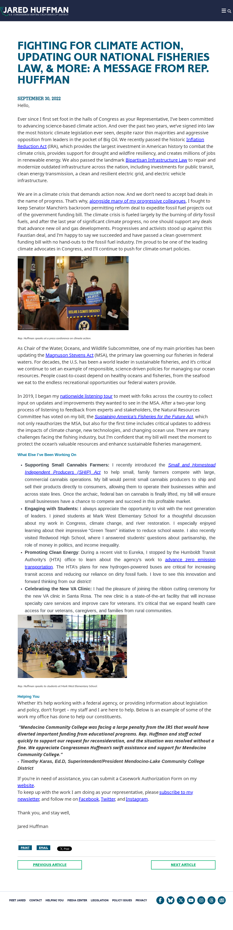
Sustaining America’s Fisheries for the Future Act (144, 416)
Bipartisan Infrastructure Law (156, 160)
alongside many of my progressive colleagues (137, 201)
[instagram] (201, 900)
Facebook (89, 799)
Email (43, 848)
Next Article (183, 865)
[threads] (211, 900)
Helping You (55, 900)
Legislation (100, 900)
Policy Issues (122, 900)
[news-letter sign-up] (222, 900)
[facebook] (160, 900)
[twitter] (181, 900)
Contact (35, 900)
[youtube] (191, 900)
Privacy (141, 900)
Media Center (77, 900)
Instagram (137, 799)
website (26, 785)
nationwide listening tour (86, 396)
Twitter (108, 799)
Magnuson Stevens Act (70, 355)
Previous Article (50, 865)
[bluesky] (171, 900)
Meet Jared (17, 900)
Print (25, 848)
